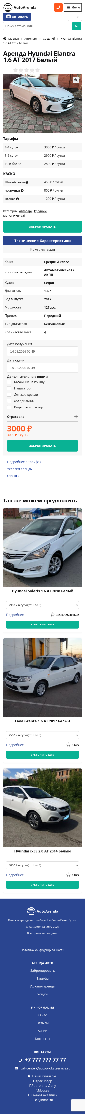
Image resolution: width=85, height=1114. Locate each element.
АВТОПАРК (19, 17)
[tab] (42, 240)
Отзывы (13, 476)
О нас (42, 1015)
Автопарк (31, 38)
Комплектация (42, 249)
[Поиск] (76, 26)
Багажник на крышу (29, 382)
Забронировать (42, 970)
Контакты (42, 1039)
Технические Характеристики (42, 240)
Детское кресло (26, 395)
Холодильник (24, 401)
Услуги (42, 994)
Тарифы (43, 978)
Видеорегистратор (28, 407)
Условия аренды (19, 469)
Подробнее (15, 615)
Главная (13, 38)
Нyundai (19, 215)
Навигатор (22, 388)
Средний (49, 38)
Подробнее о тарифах (24, 462)
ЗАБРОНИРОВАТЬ (42, 226)
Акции (42, 1031)
